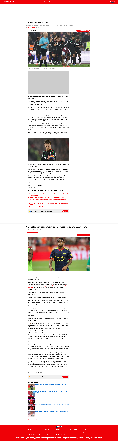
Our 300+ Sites (73, 429)
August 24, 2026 (47, 332)
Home (29, 216)
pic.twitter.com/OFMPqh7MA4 (35, 330)
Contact (58, 429)
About (37, 1)
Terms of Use (59, 432)
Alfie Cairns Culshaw (32, 232)
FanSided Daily (85, 429)
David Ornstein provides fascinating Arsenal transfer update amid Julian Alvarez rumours (48, 200)
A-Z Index (47, 434)
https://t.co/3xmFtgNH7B (55, 328)
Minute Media (21, 437)
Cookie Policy (73, 432)
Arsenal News (35, 216)
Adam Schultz (31, 27)
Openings (47, 429)
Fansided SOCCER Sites (45, 1)
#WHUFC (63, 325)
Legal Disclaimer (86, 432)
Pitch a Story (31, 432)
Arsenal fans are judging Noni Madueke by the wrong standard (45, 206)
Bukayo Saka (35, 114)
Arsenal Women (23, 1)
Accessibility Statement (34, 434)
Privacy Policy (48, 432)
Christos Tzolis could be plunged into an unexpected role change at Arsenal (49, 197)
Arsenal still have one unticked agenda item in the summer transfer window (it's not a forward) (49, 194)
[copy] (36, 30)
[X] (110, 1)
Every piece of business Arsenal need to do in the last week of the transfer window (48, 204)
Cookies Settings (60, 434)
